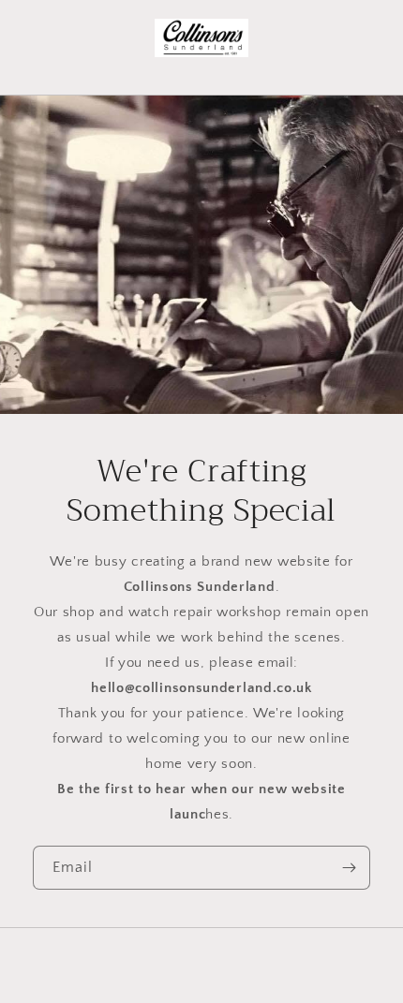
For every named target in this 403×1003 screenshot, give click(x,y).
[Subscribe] (348, 868)
